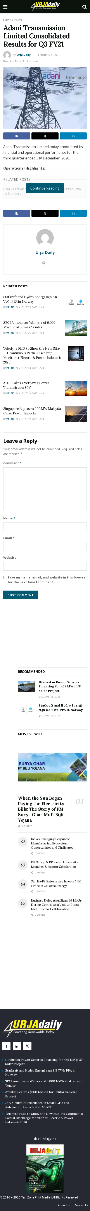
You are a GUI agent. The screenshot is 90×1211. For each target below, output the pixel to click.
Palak (10, 307)
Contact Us (81, 1205)
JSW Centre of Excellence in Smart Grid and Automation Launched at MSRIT (37, 1105)
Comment (12, 463)
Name (9, 518)
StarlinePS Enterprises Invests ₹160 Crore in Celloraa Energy (56, 883)
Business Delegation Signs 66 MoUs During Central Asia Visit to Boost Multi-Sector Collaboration (56, 904)
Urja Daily (24, 55)
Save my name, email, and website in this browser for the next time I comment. (47, 579)
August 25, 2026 (27, 307)
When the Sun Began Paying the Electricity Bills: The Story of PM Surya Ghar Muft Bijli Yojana (41, 809)
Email (9, 538)
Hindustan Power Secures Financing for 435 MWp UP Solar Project (60, 686)
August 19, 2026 (27, 393)
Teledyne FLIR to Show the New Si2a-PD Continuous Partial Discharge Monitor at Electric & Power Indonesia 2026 (44, 1118)
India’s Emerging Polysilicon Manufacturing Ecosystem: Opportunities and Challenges (52, 843)
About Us (64, 1205)
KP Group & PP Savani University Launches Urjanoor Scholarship (54, 864)
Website (9, 557)
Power (18, 20)
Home (7, 20)
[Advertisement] (52, 631)
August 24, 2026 (27, 368)
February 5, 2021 (49, 55)
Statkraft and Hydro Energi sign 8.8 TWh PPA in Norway (61, 707)
